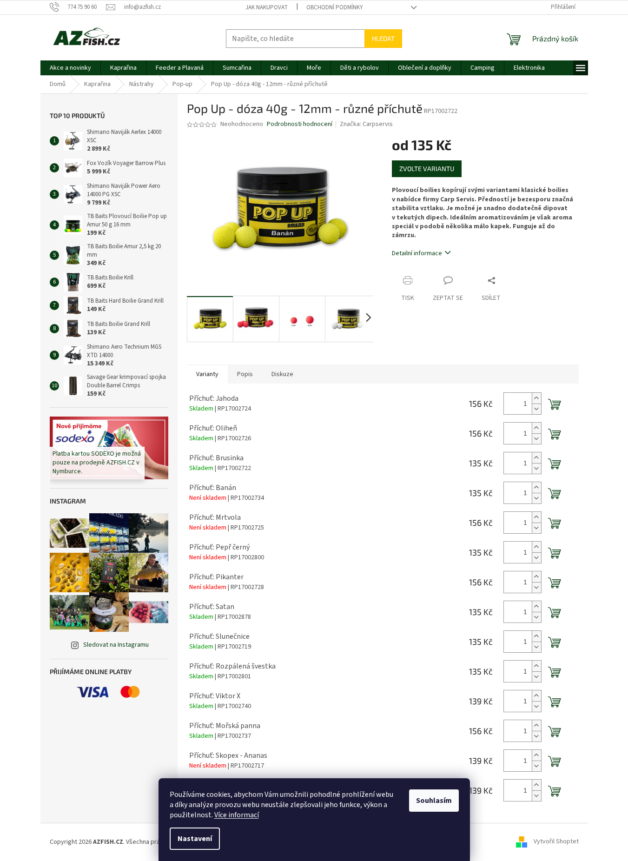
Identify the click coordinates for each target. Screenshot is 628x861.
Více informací (236, 815)
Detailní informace (417, 253)
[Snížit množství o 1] (536, 409)
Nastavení (195, 839)
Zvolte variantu (426, 168)
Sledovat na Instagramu (116, 644)
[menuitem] (70, 67)
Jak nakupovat (266, 7)
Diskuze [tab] (282, 374)
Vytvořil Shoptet (556, 842)
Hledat (383, 38)
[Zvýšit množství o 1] (536, 398)
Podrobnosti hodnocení (299, 124)
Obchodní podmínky (334, 7)
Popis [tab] (245, 374)
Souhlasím (434, 800)
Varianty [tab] (207, 374)
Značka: (366, 124)
